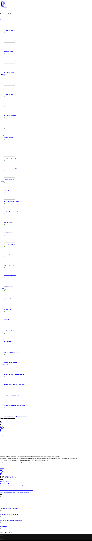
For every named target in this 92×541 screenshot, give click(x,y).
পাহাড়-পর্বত (3, 3)
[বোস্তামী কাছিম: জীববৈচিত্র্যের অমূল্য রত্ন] (9, 81)
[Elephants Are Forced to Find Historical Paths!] (9, 372)
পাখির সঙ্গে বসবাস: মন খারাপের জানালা (9, 330)
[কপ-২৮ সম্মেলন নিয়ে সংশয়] (9, 252)
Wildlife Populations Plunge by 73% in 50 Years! (14, 405)
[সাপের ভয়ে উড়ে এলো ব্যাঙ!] (9, 296)
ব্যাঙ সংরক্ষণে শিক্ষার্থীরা (7, 341)
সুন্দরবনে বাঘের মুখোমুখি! (7, 309)
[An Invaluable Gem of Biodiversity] (9, 393)
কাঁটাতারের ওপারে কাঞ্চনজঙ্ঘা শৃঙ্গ (9, 147)
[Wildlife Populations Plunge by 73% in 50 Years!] (9, 403)
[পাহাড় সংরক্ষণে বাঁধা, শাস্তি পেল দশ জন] (9, 156)
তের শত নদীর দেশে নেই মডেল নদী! (9, 94)
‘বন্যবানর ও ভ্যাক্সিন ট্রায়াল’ (8, 286)
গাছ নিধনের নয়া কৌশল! (3, 526)
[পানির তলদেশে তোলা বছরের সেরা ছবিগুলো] (9, 360)
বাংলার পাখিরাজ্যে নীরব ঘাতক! (8, 51)
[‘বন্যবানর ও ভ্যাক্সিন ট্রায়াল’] (9, 284)
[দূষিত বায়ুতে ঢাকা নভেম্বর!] (9, 220)
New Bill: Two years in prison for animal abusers (11, 520)
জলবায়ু (3, 4)
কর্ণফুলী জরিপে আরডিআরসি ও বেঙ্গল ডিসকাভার (11, 125)
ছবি (2, 9)
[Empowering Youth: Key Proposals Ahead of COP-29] (9, 414)
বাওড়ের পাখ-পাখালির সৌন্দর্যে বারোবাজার (10, 115)
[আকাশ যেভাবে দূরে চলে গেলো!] (9, 135)
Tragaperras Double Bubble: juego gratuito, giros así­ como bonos (14, 492)
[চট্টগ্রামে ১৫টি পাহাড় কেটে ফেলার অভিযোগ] (9, 166)
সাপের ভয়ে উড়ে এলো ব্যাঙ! (8, 298)
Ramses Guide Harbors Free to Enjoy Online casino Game (12, 483)
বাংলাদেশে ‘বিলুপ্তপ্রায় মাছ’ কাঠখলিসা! (10, 104)
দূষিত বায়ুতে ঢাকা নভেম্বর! (8, 222)
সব (4, 289)
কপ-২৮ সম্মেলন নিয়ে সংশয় (8, 254)
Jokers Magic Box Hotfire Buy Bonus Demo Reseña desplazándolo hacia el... (16, 485)
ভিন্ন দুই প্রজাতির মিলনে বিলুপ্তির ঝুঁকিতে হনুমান (11, 62)
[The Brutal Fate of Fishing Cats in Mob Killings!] (9, 382)
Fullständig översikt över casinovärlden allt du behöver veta (13, 488)
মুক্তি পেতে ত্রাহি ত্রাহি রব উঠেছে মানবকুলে (10, 477)
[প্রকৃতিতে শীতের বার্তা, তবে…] (9, 230)
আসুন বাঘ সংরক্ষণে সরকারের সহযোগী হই (10, 275)
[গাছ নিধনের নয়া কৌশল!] (2, 524)
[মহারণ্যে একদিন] (9, 317)
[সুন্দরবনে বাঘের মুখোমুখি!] (9, 307)
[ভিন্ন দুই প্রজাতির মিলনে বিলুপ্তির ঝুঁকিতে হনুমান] (9, 59)
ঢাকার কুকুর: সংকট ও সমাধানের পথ (9, 30)
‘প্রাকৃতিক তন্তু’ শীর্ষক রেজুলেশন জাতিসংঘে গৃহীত (11, 211)
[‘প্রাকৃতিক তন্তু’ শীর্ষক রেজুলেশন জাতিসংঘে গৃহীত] (9, 209)
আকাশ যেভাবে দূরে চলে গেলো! (8, 137)
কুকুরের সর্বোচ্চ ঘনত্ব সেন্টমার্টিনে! (9, 72)
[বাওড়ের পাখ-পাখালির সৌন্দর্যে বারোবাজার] (9, 113)
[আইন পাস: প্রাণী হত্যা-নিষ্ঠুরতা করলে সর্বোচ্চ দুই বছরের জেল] (8, 506)
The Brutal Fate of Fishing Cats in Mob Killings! (14, 384)
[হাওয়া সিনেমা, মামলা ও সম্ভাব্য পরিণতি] (9, 263)
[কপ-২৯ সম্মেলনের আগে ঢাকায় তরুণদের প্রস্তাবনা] (9, 199)
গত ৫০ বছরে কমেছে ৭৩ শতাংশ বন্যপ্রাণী (10, 41)
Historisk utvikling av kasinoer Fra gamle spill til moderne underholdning (16, 490)
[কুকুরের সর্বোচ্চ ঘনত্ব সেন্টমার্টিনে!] (9, 70)
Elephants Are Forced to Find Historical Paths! (14, 374)
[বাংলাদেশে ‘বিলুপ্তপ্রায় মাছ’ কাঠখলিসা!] (9, 102)
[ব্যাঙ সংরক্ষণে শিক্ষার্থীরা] (9, 339)
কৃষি (4, 8)
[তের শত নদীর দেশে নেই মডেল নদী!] (9, 92)
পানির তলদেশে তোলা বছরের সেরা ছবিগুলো (10, 362)
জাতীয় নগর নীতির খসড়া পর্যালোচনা (9, 190)
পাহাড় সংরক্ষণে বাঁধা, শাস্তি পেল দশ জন (10, 158)
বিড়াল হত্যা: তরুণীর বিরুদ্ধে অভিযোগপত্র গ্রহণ (7, 532)
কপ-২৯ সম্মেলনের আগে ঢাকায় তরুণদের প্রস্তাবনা (11, 201)
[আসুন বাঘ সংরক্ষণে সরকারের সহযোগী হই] (9, 273)
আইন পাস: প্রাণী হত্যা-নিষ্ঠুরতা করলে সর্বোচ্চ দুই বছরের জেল (9, 508)
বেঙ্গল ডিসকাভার (2, 422)
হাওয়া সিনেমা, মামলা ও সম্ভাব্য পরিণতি (10, 265)
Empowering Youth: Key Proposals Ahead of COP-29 (15, 416)
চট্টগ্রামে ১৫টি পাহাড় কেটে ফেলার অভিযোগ (10, 168)
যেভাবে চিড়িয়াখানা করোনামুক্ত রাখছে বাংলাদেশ (11, 352)
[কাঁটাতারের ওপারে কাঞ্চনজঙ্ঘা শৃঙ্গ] (9, 145)
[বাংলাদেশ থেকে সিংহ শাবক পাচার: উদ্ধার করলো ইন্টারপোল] (2, 512)
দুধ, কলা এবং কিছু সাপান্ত (9, 476)
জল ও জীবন (3, 2)
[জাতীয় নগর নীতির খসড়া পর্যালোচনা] (9, 188)
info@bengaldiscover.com (8, 537)
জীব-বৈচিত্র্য (3, 1)
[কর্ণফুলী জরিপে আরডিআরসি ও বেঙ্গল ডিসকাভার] (9, 123)
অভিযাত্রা (5, 7)
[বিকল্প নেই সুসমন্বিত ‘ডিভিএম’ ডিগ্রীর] (9, 242)
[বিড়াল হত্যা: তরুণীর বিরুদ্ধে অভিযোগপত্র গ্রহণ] (2, 530)
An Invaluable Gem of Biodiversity (11, 395)
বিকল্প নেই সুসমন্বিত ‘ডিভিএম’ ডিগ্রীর (10, 244)
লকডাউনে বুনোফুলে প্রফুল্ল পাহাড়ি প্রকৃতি (10, 179)
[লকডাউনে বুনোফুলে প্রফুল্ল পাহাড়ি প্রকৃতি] (9, 177)
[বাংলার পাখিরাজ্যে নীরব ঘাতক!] (9, 49)
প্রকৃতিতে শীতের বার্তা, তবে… (8, 232)
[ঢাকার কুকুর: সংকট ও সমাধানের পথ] (9, 28)
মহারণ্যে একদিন (6, 319)
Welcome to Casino (4, 481)
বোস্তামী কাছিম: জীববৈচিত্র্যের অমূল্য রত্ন (10, 84)
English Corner (5, 10)
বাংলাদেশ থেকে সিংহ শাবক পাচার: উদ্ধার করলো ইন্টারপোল (9, 514)
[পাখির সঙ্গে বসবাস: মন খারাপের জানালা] (9, 328)
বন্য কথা (3, 5)
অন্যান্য (3, 6)
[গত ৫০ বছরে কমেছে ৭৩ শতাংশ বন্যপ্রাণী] (9, 38)
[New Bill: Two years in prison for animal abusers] (2, 518)
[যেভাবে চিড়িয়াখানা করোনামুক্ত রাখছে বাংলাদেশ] (9, 350)
